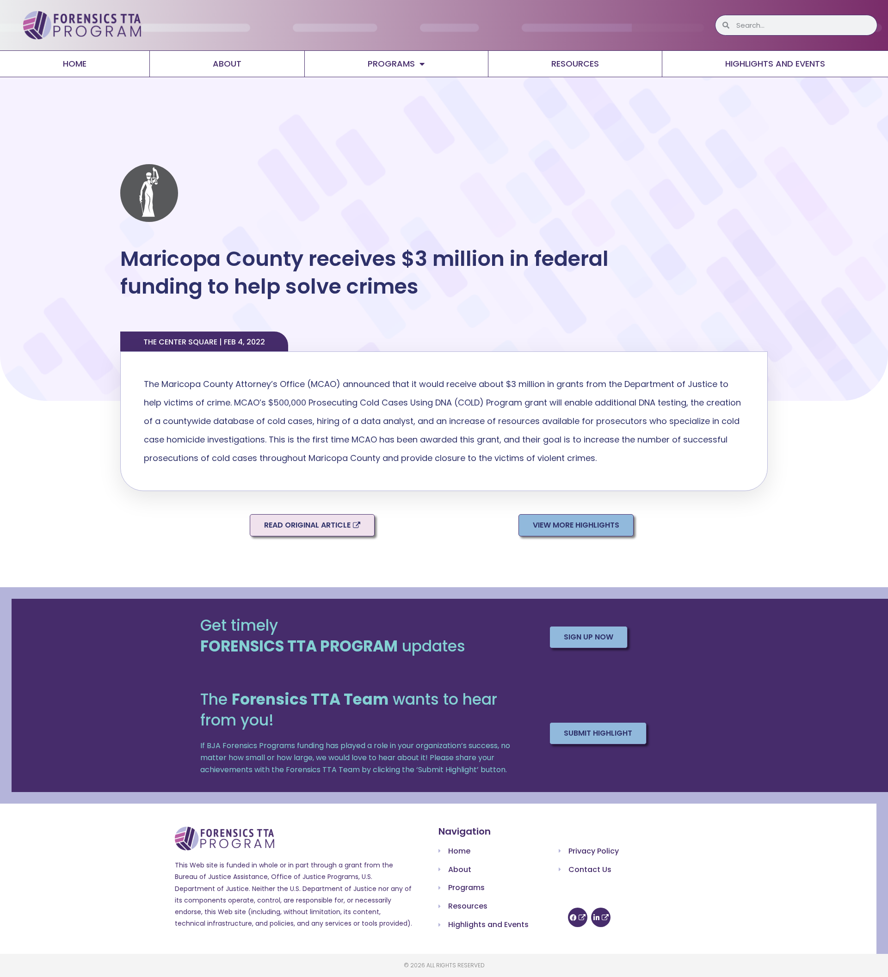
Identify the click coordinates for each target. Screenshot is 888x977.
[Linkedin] (600, 917)
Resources (575, 63)
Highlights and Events (775, 63)
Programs (391, 63)
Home (74, 63)
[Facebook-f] (577, 917)
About (227, 63)
